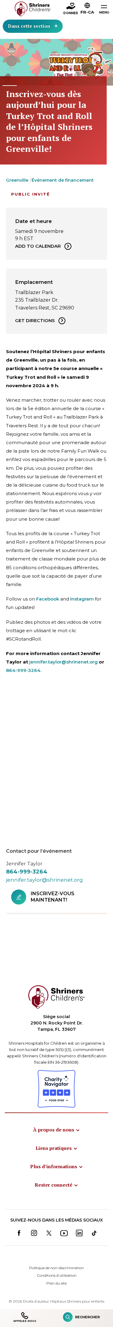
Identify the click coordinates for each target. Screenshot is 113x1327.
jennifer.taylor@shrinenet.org (63, 662)
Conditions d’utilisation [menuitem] (57, 1275)
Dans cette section (29, 26)
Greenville (17, 180)
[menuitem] (56, 1129)
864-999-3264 (26, 871)
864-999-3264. (23, 670)
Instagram (82, 599)
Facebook (47, 599)
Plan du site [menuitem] (56, 1283)
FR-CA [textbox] (87, 12)
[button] (87, 9)
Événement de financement (63, 180)
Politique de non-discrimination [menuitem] (56, 1268)
